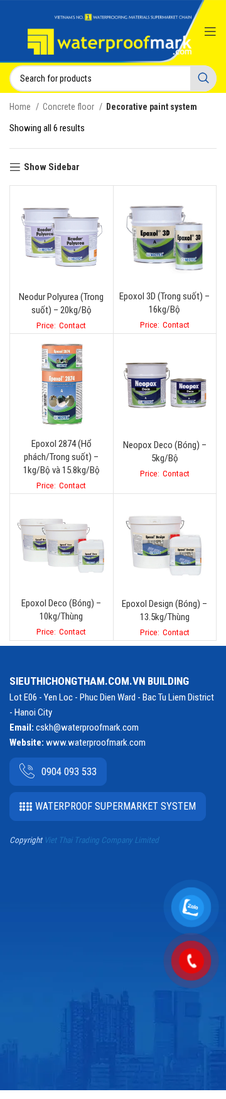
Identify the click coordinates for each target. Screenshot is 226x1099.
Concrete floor (69, 107)
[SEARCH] (203, 78)
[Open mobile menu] (210, 31)
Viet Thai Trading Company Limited (101, 840)
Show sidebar (52, 167)
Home (21, 107)
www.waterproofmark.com (96, 742)
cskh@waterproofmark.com (87, 727)
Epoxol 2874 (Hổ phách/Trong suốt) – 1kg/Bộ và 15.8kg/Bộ (61, 457)
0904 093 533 (69, 772)
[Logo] (109, 34)
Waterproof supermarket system (115, 806)
